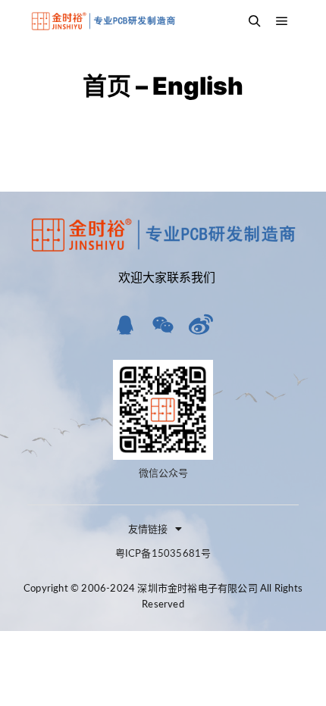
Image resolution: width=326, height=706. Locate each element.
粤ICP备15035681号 (163, 554)
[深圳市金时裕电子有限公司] (102, 21)
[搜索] (254, 21)
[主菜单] (282, 21)
